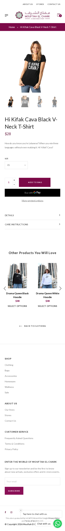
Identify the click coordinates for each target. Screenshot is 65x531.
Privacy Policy (11, 449)
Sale (7, 392)
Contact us (53, 4)
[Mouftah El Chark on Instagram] (11, 512)
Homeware (10, 381)
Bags (7, 370)
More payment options (32, 200)
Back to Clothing (35, 326)
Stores (40, 4)
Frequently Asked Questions (19, 438)
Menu (7, 15)
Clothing (9, 365)
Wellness (9, 387)
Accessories (11, 376)
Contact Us (10, 420)
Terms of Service (32, 521)
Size (6, 158)
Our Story (10, 409)
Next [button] (56, 65)
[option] (32, 65)
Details (9, 215)
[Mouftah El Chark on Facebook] (5, 512)
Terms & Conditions (14, 443)
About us (28, 4)
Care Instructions (16, 224)
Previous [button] (8, 65)
